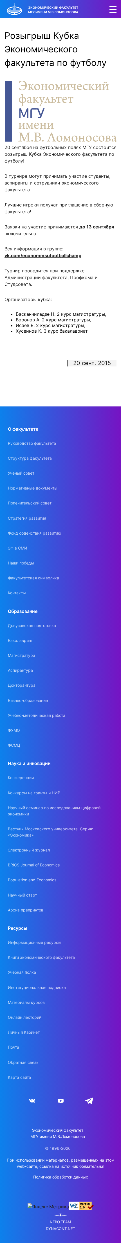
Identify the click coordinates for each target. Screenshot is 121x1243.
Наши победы (21, 563)
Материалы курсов (26, 1002)
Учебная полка (22, 972)
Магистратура (21, 655)
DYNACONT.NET (60, 1229)
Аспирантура (20, 670)
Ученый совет (21, 473)
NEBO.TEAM (60, 1222)
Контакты (17, 592)
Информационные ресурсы (34, 942)
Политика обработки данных (60, 1177)
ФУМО (14, 730)
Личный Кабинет (24, 1032)
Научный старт (22, 895)
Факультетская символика (33, 577)
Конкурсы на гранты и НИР (34, 792)
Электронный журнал (29, 850)
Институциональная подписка (37, 987)
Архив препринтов (25, 910)
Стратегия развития (27, 518)
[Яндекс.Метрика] (48, 1206)
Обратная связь (23, 1062)
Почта (13, 1047)
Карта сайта (19, 1077)
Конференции (21, 777)
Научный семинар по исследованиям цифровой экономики (54, 810)
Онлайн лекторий (24, 1017)
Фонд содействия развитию (34, 533)
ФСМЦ (14, 745)
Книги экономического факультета (41, 957)
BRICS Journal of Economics (34, 864)
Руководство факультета (32, 443)
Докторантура (21, 685)
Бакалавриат (20, 640)
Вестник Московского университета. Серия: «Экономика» (50, 831)
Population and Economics (32, 879)
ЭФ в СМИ (17, 548)
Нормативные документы (32, 488)
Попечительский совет (29, 503)
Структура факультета (30, 458)
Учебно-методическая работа (36, 715)
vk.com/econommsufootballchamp (43, 255)
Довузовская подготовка (32, 625)
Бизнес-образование (28, 700)
